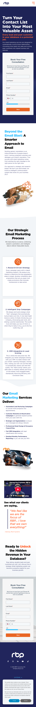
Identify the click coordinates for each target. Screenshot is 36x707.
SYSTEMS (17, 677)
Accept (14, 700)
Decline (26, 700)
